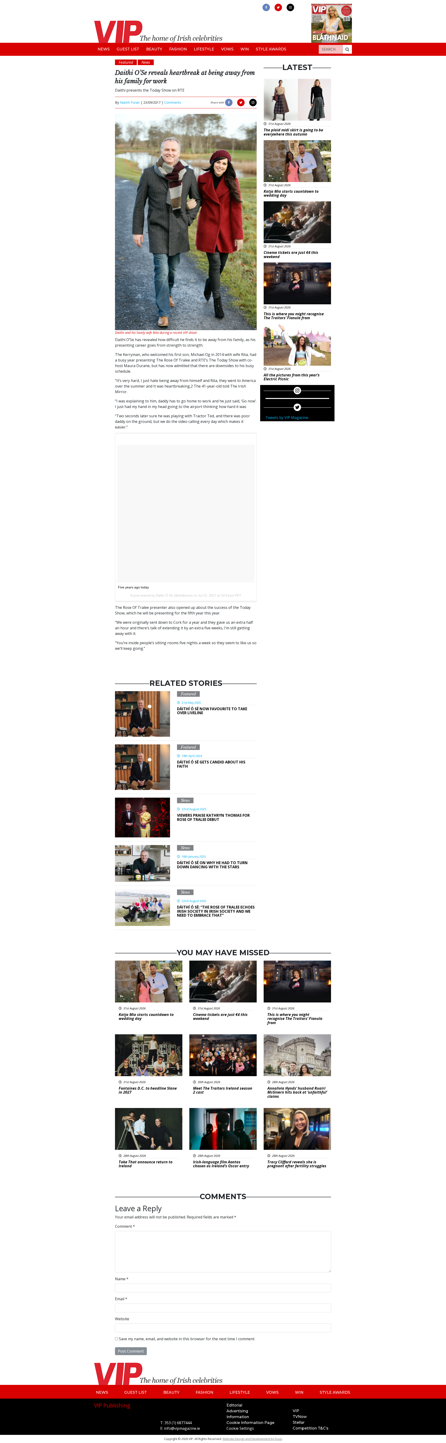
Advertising (237, 1411)
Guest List (128, 49)
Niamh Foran (130, 102)
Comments (172, 102)
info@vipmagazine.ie (182, 1428)
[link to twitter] (278, 7)
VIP (296, 1411)
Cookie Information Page (250, 1422)
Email (121, 1298)
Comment (125, 1226)
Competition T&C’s (310, 1428)
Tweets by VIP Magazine (287, 417)
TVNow (300, 1416)
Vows (227, 49)
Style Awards (271, 49)
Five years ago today (133, 587)
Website (122, 1318)
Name (121, 1278)
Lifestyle (204, 49)
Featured (188, 694)
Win (244, 49)
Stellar (299, 1422)
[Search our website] (347, 49)
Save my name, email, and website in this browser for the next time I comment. (187, 1338)
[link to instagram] (290, 7)
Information (237, 1417)
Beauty (154, 49)
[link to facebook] (266, 7)
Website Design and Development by (252, 1439)
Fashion (178, 49)
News (104, 49)
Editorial (234, 1405)
